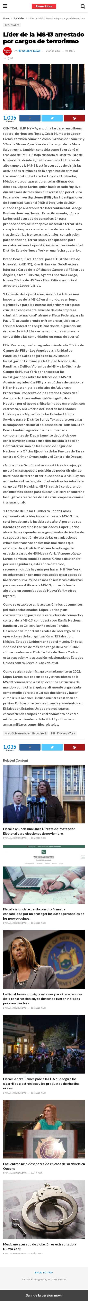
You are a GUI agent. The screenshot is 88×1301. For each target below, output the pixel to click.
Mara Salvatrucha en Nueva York (26, 733)
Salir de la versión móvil (44, 1295)
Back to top (44, 1272)
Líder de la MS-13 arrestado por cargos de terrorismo (43, 38)
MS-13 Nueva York (63, 733)
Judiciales (12, 25)
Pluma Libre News (29, 50)
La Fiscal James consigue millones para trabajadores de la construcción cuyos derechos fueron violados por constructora (42, 998)
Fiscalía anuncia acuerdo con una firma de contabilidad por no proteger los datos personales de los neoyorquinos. (43, 913)
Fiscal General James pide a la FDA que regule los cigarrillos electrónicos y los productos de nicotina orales (41, 1083)
